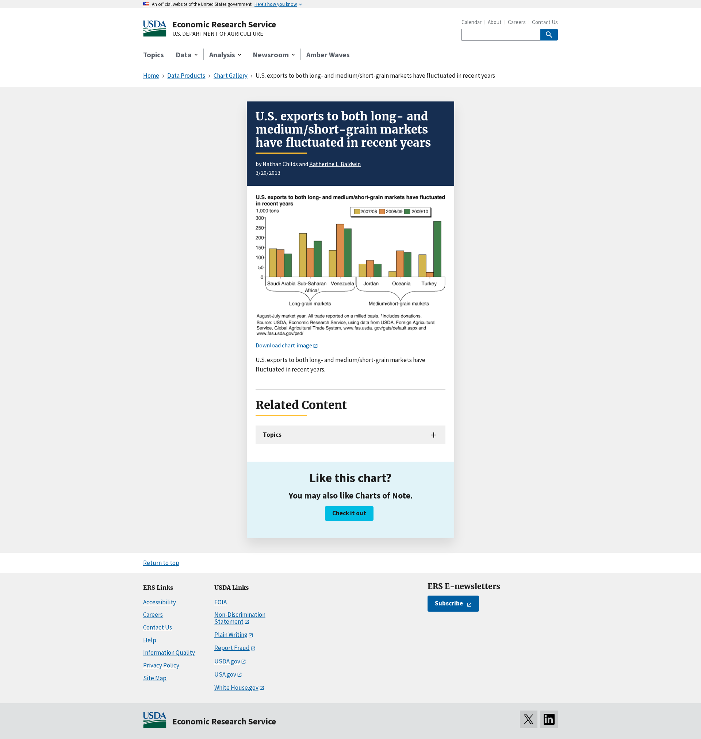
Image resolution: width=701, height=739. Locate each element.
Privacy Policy (161, 665)
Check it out (349, 513)
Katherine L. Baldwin (335, 164)
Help (149, 640)
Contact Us (545, 22)
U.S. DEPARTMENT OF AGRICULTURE (217, 34)
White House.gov (236, 688)
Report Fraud (232, 648)
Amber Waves (328, 54)
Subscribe (449, 603)
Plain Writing (231, 635)
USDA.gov (227, 661)
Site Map (154, 678)
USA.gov (225, 674)
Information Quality (169, 652)
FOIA (220, 602)
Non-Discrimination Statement (239, 618)
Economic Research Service (224, 24)
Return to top (161, 563)
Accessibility (159, 602)
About (495, 22)
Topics (153, 54)
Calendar (471, 22)
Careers (517, 22)
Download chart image (284, 345)
